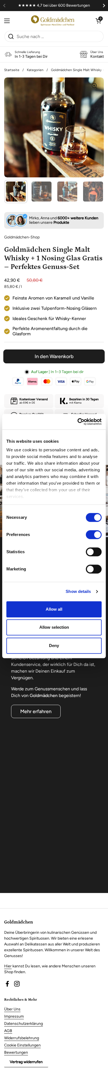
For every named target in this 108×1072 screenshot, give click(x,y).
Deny (54, 645)
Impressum (14, 1016)
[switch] (94, 534)
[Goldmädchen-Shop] (52, 20)
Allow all (54, 609)
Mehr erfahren (36, 711)
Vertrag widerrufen (26, 1062)
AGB (8, 1030)
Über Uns (12, 1009)
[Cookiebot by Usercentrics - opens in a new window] (78, 421)
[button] (98, 20)
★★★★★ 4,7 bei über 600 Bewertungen (54, 5)
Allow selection (54, 627)
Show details (78, 591)
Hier (8, 966)
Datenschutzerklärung (23, 1023)
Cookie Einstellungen (22, 1045)
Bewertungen (16, 1052)
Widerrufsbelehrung (21, 1038)
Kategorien (35, 70)
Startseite (11, 70)
